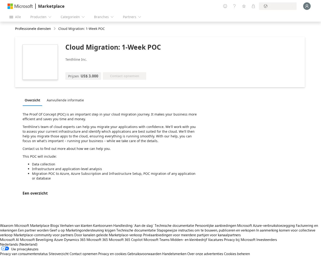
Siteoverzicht (59, 253)
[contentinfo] (55, 29)
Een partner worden (33, 230)
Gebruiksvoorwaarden (144, 253)
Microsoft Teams (156, 239)
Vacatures (215, 239)
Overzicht (32, 100)
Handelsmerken (174, 253)
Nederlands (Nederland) (19, 244)
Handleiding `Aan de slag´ (133, 225)
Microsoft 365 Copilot (126, 239)
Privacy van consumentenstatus (24, 253)
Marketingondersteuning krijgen (90, 230)
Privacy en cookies (112, 253)
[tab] (34, 100)
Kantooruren (102, 225)
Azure (58, 239)
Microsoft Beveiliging (36, 239)
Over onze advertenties (205, 253)
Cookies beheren (237, 253)
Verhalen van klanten (76, 225)
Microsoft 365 (97, 239)
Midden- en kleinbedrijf (188, 239)
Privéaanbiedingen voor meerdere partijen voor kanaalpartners (192, 234)
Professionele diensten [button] (33, 28)
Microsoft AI (9, 239)
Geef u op (57, 230)
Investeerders (266, 239)
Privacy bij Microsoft (239, 239)
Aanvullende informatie (65, 100)
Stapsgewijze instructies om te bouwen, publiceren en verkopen (206, 230)
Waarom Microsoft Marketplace (24, 225)
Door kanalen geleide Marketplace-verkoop (108, 234)
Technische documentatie (174, 225)
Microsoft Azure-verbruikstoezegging (266, 225)
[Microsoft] (20, 6)
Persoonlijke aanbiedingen (215, 225)
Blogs (54, 225)
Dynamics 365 (75, 239)
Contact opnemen (83, 253)
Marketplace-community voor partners (43, 234)
